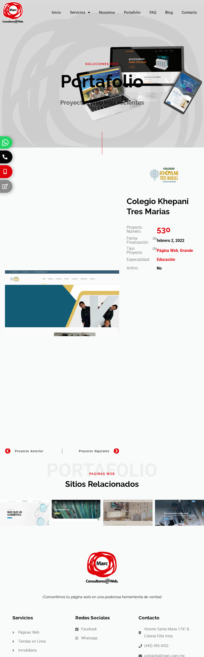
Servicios (77, 12)
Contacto (189, 12)
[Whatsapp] (5, 142)
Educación (166, 259)
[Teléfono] (5, 157)
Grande (186, 250)
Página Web (167, 250)
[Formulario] (5, 186)
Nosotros (107, 12)
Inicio (56, 12)
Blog (169, 12)
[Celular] (5, 172)
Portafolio (132, 12)
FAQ (153, 12)
